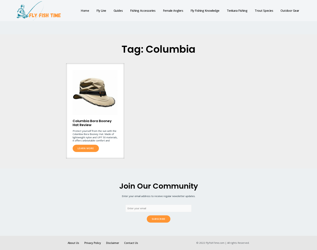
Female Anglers (173, 11)
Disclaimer (112, 243)
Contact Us (131, 243)
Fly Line (101, 11)
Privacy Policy (92, 243)
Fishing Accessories (142, 11)
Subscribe (158, 218)
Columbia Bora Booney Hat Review (92, 123)
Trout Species (264, 11)
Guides (118, 11)
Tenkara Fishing (237, 11)
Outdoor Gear (290, 11)
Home (85, 11)
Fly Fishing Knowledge (205, 11)
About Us (73, 243)
